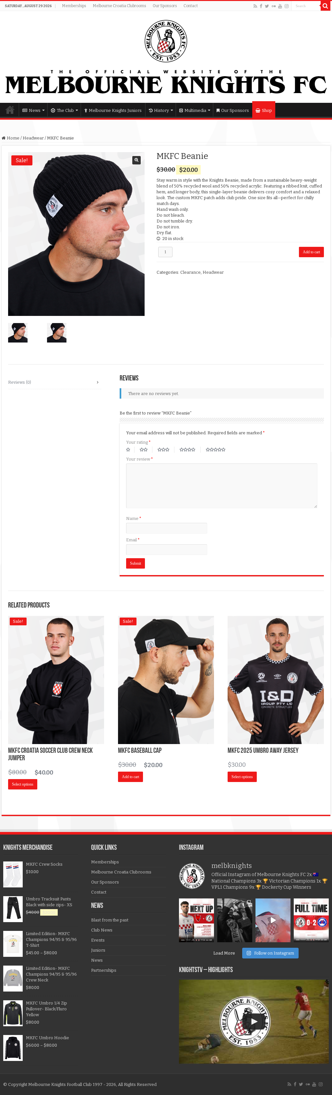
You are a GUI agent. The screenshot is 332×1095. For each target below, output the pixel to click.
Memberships (74, 6)
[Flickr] (273, 6)
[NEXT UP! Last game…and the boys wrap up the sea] (196, 920)
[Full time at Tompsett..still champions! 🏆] (311, 920)
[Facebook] (261, 6)
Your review (139, 459)
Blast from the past (109, 920)
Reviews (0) (19, 382)
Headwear (33, 138)
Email (133, 539)
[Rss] (255, 6)
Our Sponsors (165, 6)
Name (133, 518)
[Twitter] (267, 6)
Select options (22, 784)
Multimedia (195, 110)
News (35, 110)
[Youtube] (280, 6)
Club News (102, 930)
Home (10, 109)
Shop (267, 110)
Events (98, 940)
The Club (65, 110)
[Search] (325, 6)
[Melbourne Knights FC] (166, 57)
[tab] (54, 382)
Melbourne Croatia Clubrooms (119, 6)
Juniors (98, 950)
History (161, 110)
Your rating (138, 442)
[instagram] (286, 6)
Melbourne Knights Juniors (115, 110)
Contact (191, 6)
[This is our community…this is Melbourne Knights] (234, 920)
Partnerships (103, 970)
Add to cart (311, 252)
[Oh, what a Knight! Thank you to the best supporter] (272, 920)
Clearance (190, 272)
